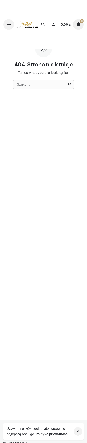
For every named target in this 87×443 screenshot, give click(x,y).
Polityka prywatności (52, 434)
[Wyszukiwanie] (69, 84)
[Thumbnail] (27, 24)
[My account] (53, 24)
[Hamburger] (8, 24)
